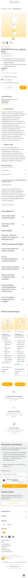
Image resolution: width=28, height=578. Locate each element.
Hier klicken (15, 480)
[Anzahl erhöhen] (16, 87)
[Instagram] (6, 537)
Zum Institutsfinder (13, 503)
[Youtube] (10, 537)
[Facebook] (3, 537)
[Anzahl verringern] (3, 87)
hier (10, 466)
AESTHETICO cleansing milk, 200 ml (20, 335)
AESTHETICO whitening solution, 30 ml (7, 335)
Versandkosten (5, 556)
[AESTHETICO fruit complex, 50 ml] (13, 24)
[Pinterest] (13, 537)
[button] (14, 217)
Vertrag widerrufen (14, 566)
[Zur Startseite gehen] (14, 2)
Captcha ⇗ (21, 482)
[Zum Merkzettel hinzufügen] (11, 319)
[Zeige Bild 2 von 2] (15, 39)
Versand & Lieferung (6, 540)
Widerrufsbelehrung (6, 544)
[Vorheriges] (23, 315)
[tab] (14, 166)
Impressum (4, 547)
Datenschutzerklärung (6, 545)
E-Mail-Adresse (6, 470)
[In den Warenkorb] (23, 88)
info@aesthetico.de (6, 104)
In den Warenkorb (9, 384)
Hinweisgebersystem (6, 549)
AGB (3, 542)
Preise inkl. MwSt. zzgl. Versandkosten (9, 72)
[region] (14, 26)
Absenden (15, 486)
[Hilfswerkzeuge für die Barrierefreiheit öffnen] (3, 558)
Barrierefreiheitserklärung (7, 551)
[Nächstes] (25, 315)
